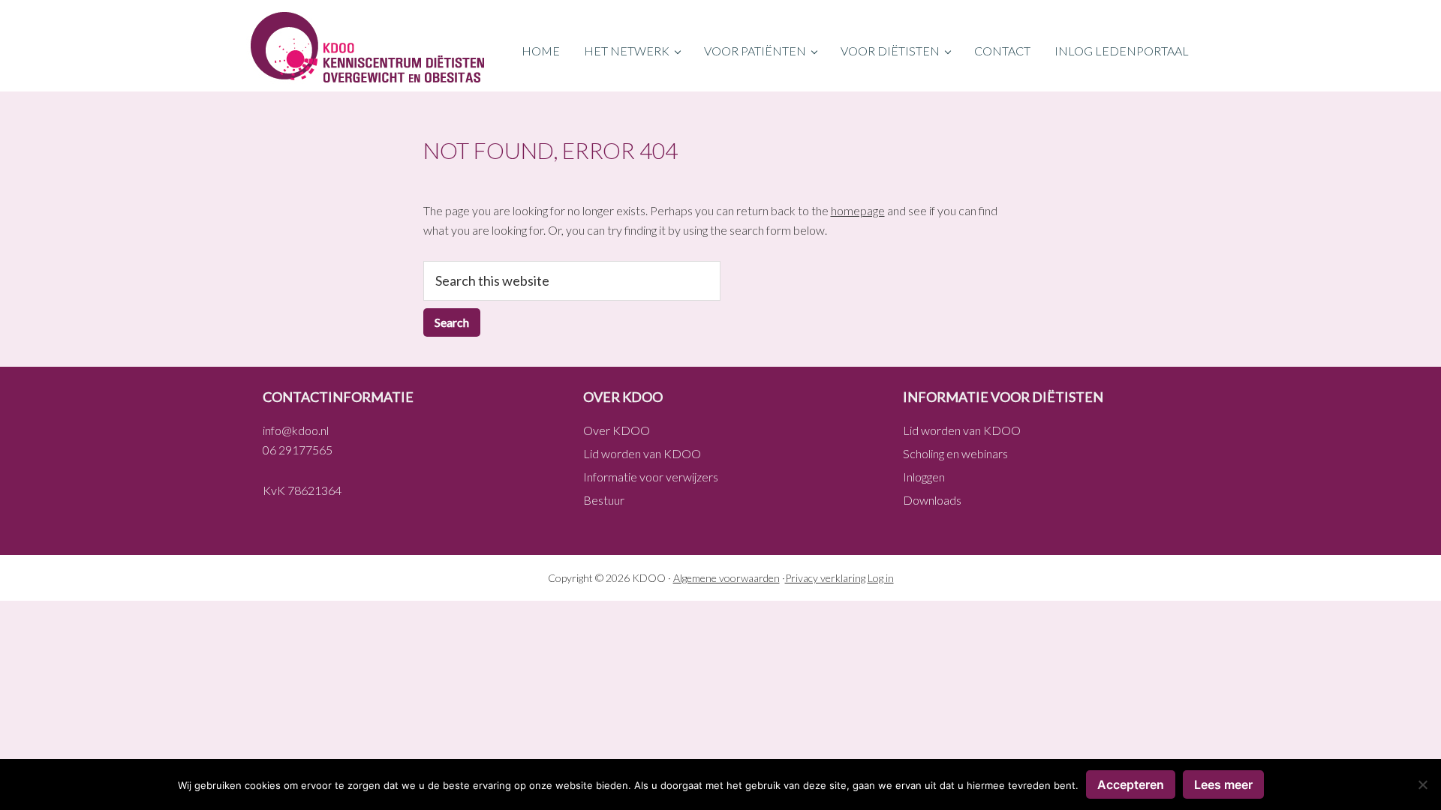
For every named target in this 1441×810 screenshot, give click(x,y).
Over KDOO (616, 430)
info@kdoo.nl (296, 430)
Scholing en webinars (955, 453)
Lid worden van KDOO (642, 453)
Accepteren (1130, 784)
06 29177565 (297, 449)
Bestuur (603, 500)
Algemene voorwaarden (726, 578)
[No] (1422, 784)
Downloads (932, 500)
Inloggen (924, 477)
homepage (858, 210)
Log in (881, 578)
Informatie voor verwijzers (650, 477)
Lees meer (1223, 784)
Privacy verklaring (825, 578)
